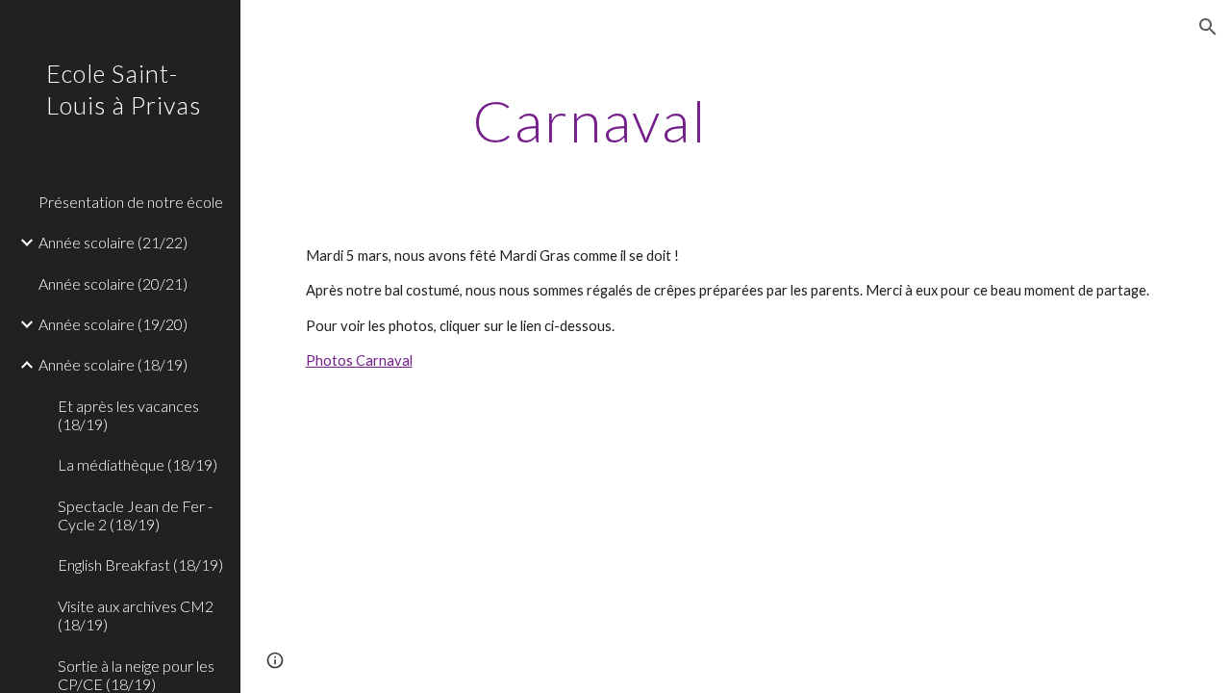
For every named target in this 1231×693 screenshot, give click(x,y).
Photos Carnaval (359, 360)
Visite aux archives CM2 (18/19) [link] (136, 615)
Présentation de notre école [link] (130, 201)
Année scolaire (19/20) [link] (113, 324)
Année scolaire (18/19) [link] (113, 364)
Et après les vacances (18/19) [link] (128, 415)
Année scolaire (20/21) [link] (113, 283)
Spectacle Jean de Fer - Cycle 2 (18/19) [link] (135, 515)
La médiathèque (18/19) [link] (137, 464)
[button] (1208, 27)
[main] (590, 120)
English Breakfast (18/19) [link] (140, 564)
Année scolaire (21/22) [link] (113, 242)
